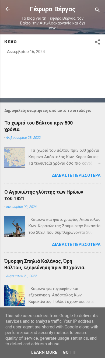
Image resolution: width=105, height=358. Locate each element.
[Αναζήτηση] (97, 11)
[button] (97, 43)
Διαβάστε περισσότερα (76, 175)
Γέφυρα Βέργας (53, 9)
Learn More (44, 352)
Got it (69, 352)
